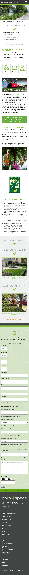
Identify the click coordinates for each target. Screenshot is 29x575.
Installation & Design (7, 515)
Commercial (14, 71)
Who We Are (5, 541)
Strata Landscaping (9, 34)
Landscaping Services (11, 21)
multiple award (15, 94)
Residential (22, 71)
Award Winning (6, 547)
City (2, 391)
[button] (6, 68)
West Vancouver (6, 534)
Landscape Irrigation (7, 516)
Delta (3, 524)
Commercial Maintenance (11, 37)
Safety (3, 544)
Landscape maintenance (15, 286)
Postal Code (4, 402)
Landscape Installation (14, 250)
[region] (14, 69)
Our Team (4, 546)
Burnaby (4, 521)
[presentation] (28, 268)
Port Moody (5, 528)
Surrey (4, 531)
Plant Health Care (8, 47)
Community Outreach (7, 549)
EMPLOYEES (5, 565)
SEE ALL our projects (14, 319)
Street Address (5, 378)
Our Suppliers (5, 552)
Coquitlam (4, 522)
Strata (6, 71)
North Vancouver (6, 527)
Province (3, 396)
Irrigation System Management (12, 45)
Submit (3, 486)
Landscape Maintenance (10, 32)
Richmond (4, 530)
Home (3, 21)
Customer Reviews (7, 550)
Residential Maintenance (10, 39)
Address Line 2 (5, 385)
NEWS (4, 562)
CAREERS (5, 559)
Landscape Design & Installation (13, 43)
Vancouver (5, 533)
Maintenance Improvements (9, 518)
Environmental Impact (8, 543)
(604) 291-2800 (19, 2)
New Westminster (6, 525)
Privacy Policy (6, 553)
